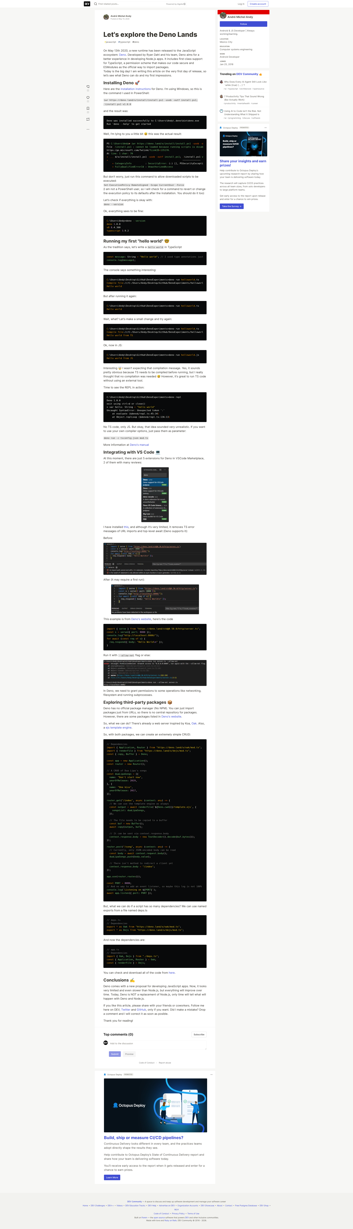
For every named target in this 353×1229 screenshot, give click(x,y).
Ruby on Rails (171, 1220)
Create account (258, 3)
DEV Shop (264, 1205)
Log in (241, 3)
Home (85, 1205)
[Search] (95, 3)
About (219, 1205)
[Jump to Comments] (88, 99)
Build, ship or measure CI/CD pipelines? (143, 1137)
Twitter (125, 1009)
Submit (115, 1054)
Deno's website (141, 619)
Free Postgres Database (246, 1205)
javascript (110, 42)
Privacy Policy (178, 1213)
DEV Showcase (207, 1205)
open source (159, 1217)
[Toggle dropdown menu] (211, 1074)
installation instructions (136, 89)
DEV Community (247, 74)
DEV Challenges (98, 1205)
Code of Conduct (146, 1062)
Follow (243, 24)
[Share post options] (88, 129)
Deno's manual (139, 444)
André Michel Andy (121, 16)
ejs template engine (119, 727)
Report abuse (165, 1062)
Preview (129, 1054)
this (126, 527)
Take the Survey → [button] (231, 206)
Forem (144, 1217)
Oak (194, 723)
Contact (228, 1205)
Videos (120, 1205)
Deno (122, 54)
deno (136, 42)
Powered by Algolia (174, 4)
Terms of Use (193, 1213)
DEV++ (111, 1205)
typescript (124, 42)
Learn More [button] (112, 1177)
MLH (176, 1209)
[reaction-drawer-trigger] (88, 88)
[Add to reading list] (88, 109)
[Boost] (88, 119)
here (172, 972)
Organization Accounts (187, 1205)
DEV (187, 1217)
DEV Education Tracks (135, 1205)
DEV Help (152, 1205)
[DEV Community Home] (87, 4)
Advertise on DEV (167, 1205)
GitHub (141, 1009)
